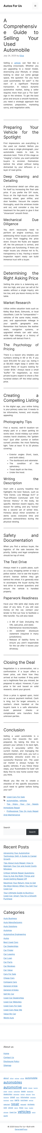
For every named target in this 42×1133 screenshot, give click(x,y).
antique (17, 1078)
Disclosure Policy (11, 1061)
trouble (31, 1108)
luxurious (6, 1100)
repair (15, 1104)
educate (28, 1094)
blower (30, 1088)
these (21, 1108)
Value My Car (10, 1014)
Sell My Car (9, 994)
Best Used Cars (11, 942)
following (6, 1097)
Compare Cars (10, 982)
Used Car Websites (13, 1002)
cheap (5, 1091)
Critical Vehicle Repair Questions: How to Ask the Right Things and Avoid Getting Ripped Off (19, 876)
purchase (24, 1100)
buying (36, 1088)
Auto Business (10, 918)
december (16, 1094)
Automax (8, 930)
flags (33, 1094)
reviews (31, 1104)
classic (10, 1091)
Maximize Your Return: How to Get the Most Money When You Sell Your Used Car (20, 886)
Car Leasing (9, 954)
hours (17, 1097)
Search (7, 827)
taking (16, 1108)
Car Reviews (9, 966)
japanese (33, 1097)
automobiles (12, 800)
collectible (17, 1091)
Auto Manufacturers (13, 922)
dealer (23, 1091)
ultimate (6, 1112)
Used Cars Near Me (13, 1010)
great (12, 1097)
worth (6, 1116)
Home (6, 1053)
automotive (13, 1087)
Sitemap (7, 1065)
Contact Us (9, 1057)
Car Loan (8, 958)
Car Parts (8, 962)
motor (11, 1100)
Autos (6, 938)
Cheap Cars (9, 978)
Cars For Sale (10, 974)
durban (23, 1094)
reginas (31, 1100)
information (25, 1097)
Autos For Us (13, 6)
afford (12, 1078)
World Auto (9, 1018)
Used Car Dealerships (14, 998)
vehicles (23, 800)
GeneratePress (21, 1129)
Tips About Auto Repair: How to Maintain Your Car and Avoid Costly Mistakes (20, 866)
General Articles (11, 990)
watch (33, 1112)
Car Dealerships (11, 946)
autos (25, 1088)
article (22, 1078)
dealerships (8, 1094)
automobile (31, 1078)
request (23, 1104)
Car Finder (8, 950)
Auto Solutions (10, 926)
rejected (7, 1104)
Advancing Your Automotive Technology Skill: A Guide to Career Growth (20, 856)
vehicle (17, 63)
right (5, 1108)
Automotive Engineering (15, 934)
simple (10, 1108)
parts (17, 1100)
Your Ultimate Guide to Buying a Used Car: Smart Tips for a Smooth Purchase (20, 896)
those (26, 1108)
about (6, 1078)
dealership (30, 1091)
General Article (11, 986)
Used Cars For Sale (16, 797)
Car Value (8, 970)
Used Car (13, 1112)
